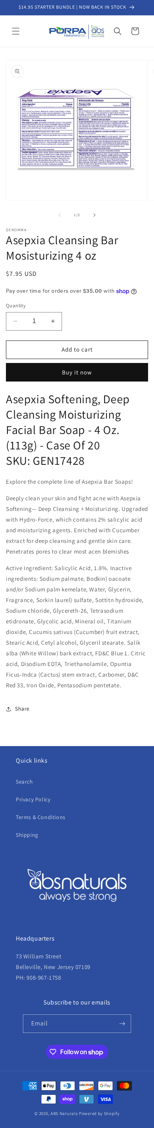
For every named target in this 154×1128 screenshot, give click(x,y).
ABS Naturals (64, 1113)
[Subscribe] (122, 1023)
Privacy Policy (33, 799)
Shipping (27, 834)
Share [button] (22, 708)
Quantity (16, 305)
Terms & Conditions (41, 817)
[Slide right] (94, 215)
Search (24, 781)
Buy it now (77, 372)
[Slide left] (59, 215)
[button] (15, 31)
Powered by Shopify (99, 1113)
